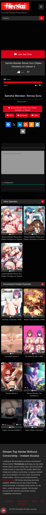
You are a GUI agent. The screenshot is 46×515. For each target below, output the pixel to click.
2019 (11, 115)
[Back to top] (39, 508)
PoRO (36, 115)
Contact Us (9, 501)
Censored (23, 115)
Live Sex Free (24, 54)
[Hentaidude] (19, 6)
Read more (22, 102)
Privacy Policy (22, 501)
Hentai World (8, 480)
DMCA (34, 501)
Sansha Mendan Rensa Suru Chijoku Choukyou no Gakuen (24, 109)
